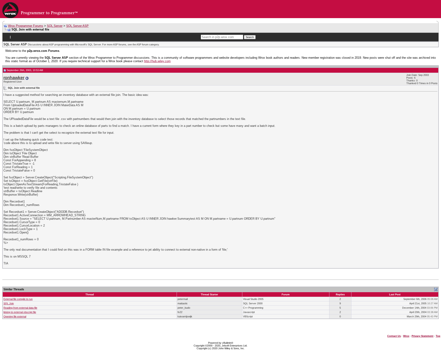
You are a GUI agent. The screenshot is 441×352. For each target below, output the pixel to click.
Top (438, 336)
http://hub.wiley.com (157, 61)
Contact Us (394, 336)
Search (250, 37)
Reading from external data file (20, 307)
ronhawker (13, 77)
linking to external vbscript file (19, 312)
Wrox (406, 336)
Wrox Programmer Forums (25, 26)
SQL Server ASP (77, 26)
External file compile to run (18, 299)
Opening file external (14, 316)
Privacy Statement (422, 336)
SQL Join (8, 303)
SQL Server (54, 26)
